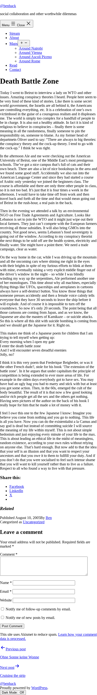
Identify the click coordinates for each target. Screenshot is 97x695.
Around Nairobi (31, 48)
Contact (15, 70)
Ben (49, 518)
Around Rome (29, 61)
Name (6, 583)
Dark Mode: (10, 692)
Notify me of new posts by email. (30, 618)
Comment (8, 554)
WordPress (39, 688)
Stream (14, 33)
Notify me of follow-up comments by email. (38, 609)
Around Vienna (30, 53)
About (14, 38)
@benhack (8, 6)
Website (6, 600)
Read (13, 65)
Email (6, 591)
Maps (13, 44)
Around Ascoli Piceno (35, 57)
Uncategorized (33, 522)
